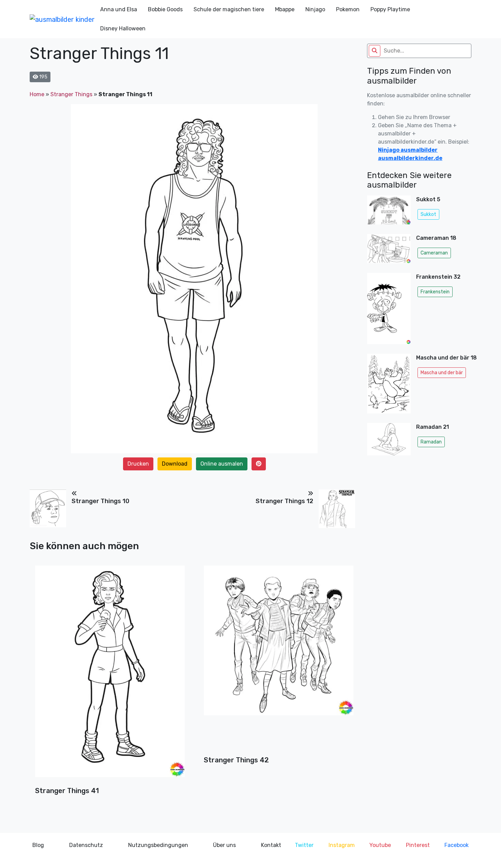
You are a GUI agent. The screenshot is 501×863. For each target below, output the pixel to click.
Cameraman (434, 253)
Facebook (456, 845)
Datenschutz (86, 845)
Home (37, 94)
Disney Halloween (123, 28)
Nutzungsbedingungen (158, 845)
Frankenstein (435, 292)
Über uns (224, 845)
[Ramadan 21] (389, 441)
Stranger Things (71, 94)
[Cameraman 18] (389, 250)
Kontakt (271, 845)
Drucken (138, 463)
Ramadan (431, 442)
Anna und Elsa (118, 9)
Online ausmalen (221, 463)
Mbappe (284, 9)
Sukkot (428, 214)
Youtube (380, 845)
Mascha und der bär (442, 373)
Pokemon (348, 9)
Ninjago (315, 9)
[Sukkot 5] (389, 212)
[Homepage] (62, 19)
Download (174, 463)
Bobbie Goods (165, 9)
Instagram (342, 845)
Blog (38, 845)
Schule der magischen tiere (229, 9)
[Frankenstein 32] (389, 310)
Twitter (304, 845)
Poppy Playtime (390, 9)
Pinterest (418, 845)
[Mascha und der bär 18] (389, 386)
